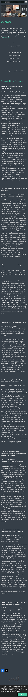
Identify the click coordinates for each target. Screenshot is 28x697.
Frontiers (6, 38)
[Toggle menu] (26, 2)
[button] (26, 7)
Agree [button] (22, 694)
